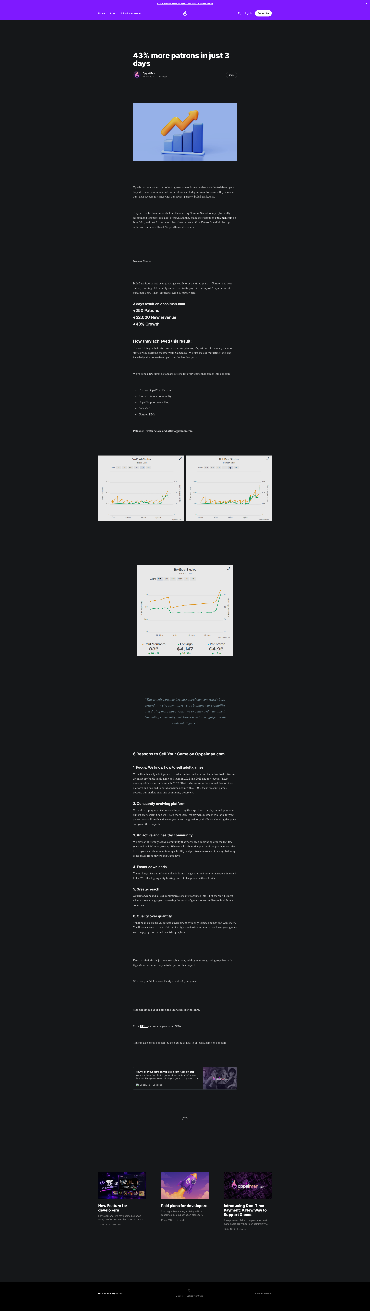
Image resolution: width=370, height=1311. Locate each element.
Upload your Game (130, 13)
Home (101, 13)
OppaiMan (149, 73)
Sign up (179, 1296)
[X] (189, 1290)
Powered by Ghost (263, 1293)
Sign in (248, 13)
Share (231, 75)
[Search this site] (239, 13)
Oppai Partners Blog (106, 1293)
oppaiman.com (223, 218)
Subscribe (263, 13)
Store (112, 13)
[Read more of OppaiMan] (137, 75)
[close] (366, 3)
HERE (144, 1026)
